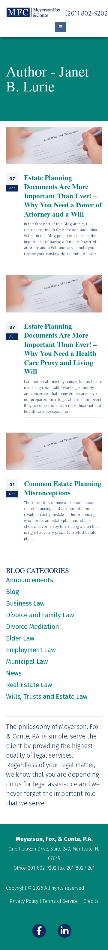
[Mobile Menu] (60, 27)
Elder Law (20, 638)
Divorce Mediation (32, 627)
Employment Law (31, 650)
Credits (91, 901)
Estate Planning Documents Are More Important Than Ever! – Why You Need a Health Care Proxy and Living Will (60, 348)
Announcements (29, 580)
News (14, 673)
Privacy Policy (24, 901)
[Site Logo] (34, 12)
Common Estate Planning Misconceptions (62, 487)
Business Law (25, 603)
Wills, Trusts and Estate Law (47, 696)
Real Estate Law (29, 685)
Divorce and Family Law (40, 615)
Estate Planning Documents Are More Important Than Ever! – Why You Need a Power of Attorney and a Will (63, 195)
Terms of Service (60, 901)
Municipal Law (27, 662)
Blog (12, 592)
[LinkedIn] (64, 931)
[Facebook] (39, 931)
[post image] (54, 145)
